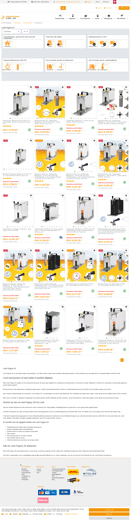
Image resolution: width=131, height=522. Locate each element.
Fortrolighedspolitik (57, 471)
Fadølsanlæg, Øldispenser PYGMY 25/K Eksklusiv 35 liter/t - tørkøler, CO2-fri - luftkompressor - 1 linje (47, 342)
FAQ (23, 474)
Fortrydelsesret (26, 472)
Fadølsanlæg (60, 18)
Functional (59, 514)
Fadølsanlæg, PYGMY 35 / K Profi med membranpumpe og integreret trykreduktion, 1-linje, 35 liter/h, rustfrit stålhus (80, 342)
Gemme (109, 518)
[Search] (63, 8)
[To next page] (128, 360)
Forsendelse (25, 471)
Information (25, 479)
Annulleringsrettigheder (58, 469)
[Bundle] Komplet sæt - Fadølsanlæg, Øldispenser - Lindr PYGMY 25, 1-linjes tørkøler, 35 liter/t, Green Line (112, 175)
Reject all (109, 514)
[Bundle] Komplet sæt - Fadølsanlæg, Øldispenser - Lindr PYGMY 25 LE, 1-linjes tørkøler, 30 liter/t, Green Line (47, 122)
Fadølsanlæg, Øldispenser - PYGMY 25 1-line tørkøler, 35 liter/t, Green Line (80, 121)
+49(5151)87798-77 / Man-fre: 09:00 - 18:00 (68, 2)
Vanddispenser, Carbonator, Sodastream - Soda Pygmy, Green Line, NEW (17, 229)
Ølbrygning (108, 18)
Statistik (15, 514)
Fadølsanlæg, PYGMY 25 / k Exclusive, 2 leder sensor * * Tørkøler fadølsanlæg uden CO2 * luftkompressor (49, 230)
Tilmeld (39, 471)
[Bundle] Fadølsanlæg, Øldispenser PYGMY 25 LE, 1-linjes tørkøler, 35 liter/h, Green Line (17, 174)
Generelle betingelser (58, 478)
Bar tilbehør (121, 18)
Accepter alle (109, 510)
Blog (53, 479)
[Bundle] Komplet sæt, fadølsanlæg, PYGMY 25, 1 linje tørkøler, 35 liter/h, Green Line (79, 284)
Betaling (24, 469)
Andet (97, 18)
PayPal (49, 514)
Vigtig (6, 514)
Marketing (25, 514)
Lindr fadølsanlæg (27, 22)
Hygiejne (72, 18)
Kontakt (88, 2)
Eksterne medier (38, 514)
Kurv (38, 472)
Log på (39, 469)
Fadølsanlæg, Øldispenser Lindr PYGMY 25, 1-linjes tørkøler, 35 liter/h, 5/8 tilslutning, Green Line (17, 122)
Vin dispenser (85, 18)
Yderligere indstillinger (70, 514)
